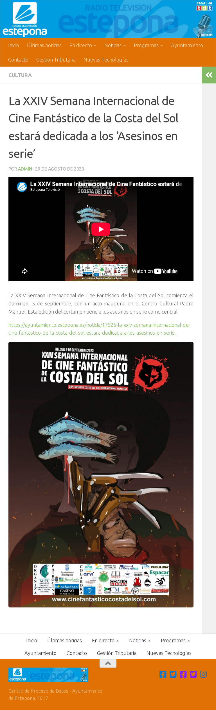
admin (25, 168)
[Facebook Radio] (183, 674)
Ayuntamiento (187, 45)
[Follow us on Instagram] (204, 674)
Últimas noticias (44, 45)
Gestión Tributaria (56, 59)
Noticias (113, 45)
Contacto (18, 59)
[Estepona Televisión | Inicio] (108, 19)
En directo (80, 45)
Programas (146, 45)
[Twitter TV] (173, 674)
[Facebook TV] (163, 674)
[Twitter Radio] (193, 674)
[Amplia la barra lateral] (209, 75)
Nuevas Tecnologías (106, 59)
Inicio (13, 45)
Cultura (20, 75)
